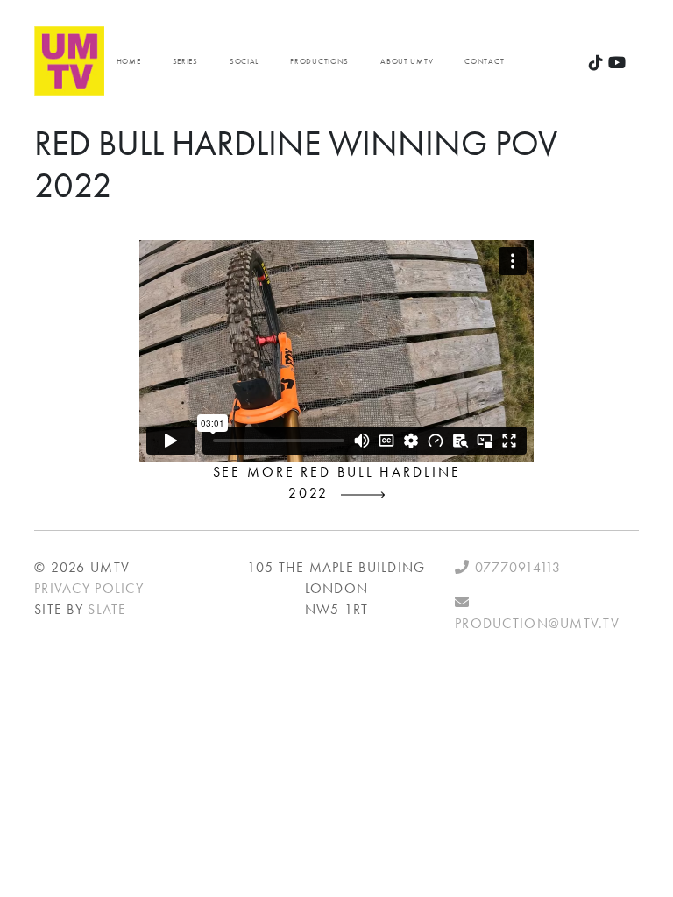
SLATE (107, 609)
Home (129, 61)
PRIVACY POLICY (89, 588)
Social (244, 61)
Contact (484, 61)
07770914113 (515, 567)
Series (185, 61)
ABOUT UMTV (406, 61)
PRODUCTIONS (319, 61)
